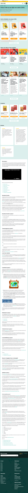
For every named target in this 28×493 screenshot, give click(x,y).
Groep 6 (2, 468)
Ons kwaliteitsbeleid (17, 477)
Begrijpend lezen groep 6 (6, 185)
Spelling (2, 475)
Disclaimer (16, 488)
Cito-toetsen (16, 465)
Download (5, 38)
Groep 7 (2, 469)
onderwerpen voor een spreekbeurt (9, 251)
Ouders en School (3, 477)
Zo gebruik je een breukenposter (7, 192)
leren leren (3, 255)
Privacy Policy (16, 485)
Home (2, 5)
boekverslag (16, 233)
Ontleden (2, 476)
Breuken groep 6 (5, 191)
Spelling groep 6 (5, 186)
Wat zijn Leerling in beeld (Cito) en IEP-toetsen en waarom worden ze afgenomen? (22, 59)
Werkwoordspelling (3, 478)
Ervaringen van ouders (18, 478)
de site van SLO (22, 210)
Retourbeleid (16, 487)
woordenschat (14, 305)
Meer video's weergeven (14, 67)
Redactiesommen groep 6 (10, 437)
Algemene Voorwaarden (18, 484)
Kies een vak (3, 14)
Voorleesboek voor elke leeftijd (7, 355)
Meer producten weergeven (14, 120)
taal (7, 314)
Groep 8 (2, 470)
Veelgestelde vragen (17, 476)
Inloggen (22, 3)
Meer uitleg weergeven (14, 98)
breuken (6, 412)
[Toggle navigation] (26, 3)
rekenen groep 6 (9, 422)
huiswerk (3, 201)
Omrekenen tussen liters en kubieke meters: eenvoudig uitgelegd (13, 59)
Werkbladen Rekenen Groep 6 (7, 440)
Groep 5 (2, 467)
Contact (16, 475)
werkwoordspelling (17, 395)
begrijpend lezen (5, 320)
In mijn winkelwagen (5, 116)
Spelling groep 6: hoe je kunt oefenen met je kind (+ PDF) (12, 391)
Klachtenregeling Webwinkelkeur (19, 486)
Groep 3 (2, 465)
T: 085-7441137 (16, 480)
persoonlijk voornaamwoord (11, 398)
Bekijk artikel (2, 95)
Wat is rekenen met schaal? (4, 58)
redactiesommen (4, 368)
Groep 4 (2, 466)
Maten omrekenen (17, 468)
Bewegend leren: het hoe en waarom (7, 442)
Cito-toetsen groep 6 (5, 187)
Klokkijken (16, 466)
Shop (21, 3)
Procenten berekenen (17, 467)
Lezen (15, 469)
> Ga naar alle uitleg (3, 483)
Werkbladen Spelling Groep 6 (6, 441)
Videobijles (2, 482)
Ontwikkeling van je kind (18, 470)
